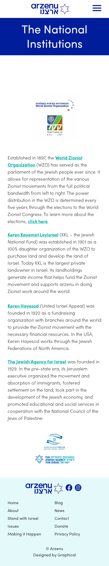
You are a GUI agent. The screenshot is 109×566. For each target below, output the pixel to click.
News (59, 510)
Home (13, 502)
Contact (62, 518)
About (13, 510)
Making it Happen (24, 534)
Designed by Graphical (54, 555)
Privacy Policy (67, 534)
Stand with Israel (23, 518)
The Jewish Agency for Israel (37, 361)
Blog (59, 502)
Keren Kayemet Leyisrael (33, 234)
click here (38, 221)
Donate (61, 526)
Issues (13, 526)
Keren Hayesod (23, 306)
